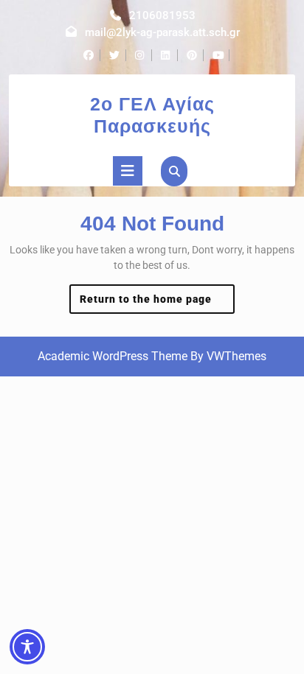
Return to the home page (157, 303)
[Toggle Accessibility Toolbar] (27, 647)
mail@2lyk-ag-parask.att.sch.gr (162, 32)
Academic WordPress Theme (112, 356)
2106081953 (162, 15)
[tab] (127, 170)
